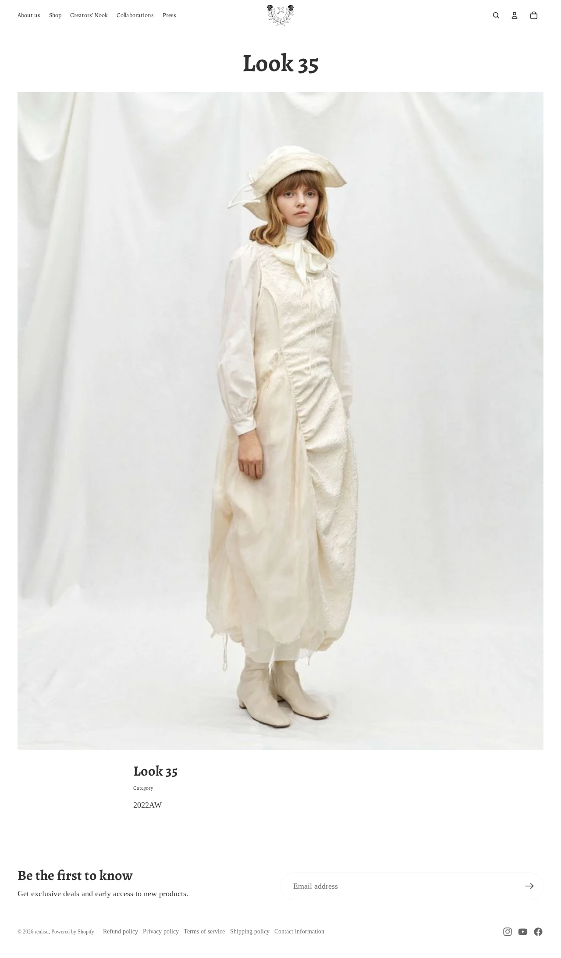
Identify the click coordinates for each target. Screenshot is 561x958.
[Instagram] (507, 931)
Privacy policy (161, 931)
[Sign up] (530, 886)
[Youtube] (523, 931)
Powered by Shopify (72, 932)
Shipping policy (250, 931)
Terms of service (204, 931)
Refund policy (120, 931)
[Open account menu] (514, 15)
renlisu (42, 932)
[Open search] (496, 15)
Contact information (299, 931)
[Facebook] (538, 931)
